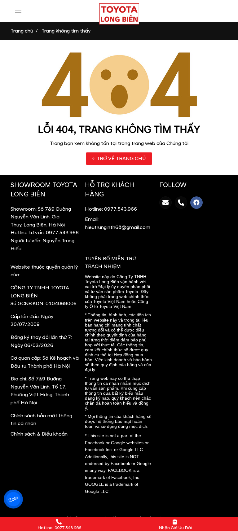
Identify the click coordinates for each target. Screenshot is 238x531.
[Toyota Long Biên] (119, 13)
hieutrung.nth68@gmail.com (117, 227)
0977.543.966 (62, 233)
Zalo (13, 499)
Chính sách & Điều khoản (39, 434)
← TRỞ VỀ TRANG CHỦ (119, 159)
